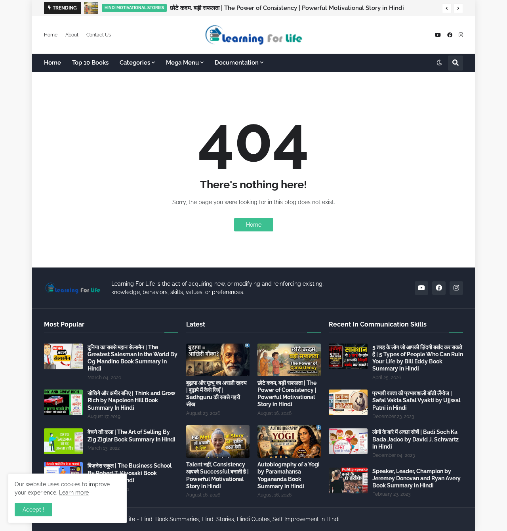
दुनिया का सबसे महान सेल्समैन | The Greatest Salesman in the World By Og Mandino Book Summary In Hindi (132, 358)
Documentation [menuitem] (237, 62)
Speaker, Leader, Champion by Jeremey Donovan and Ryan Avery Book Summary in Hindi (416, 478)
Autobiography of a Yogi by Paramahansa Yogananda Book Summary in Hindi (288, 475)
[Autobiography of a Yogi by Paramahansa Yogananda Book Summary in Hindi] (289, 441)
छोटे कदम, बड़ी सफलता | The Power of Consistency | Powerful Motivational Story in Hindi (287, 7)
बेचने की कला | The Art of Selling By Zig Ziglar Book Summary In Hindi (131, 435)
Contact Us (98, 35)
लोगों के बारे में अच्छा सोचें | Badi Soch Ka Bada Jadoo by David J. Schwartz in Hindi (415, 439)
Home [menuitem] (52, 62)
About (71, 35)
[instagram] (461, 35)
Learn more (74, 492)
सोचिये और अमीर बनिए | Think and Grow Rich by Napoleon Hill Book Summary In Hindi (131, 400)
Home (50, 35)
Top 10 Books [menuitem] (90, 62)
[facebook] (449, 35)
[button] (447, 8)
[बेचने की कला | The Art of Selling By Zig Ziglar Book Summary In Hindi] (63, 441)
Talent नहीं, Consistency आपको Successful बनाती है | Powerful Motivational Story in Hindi (217, 475)
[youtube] (438, 35)
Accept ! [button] (33, 509)
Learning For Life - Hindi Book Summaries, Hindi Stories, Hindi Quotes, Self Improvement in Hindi (215, 519)
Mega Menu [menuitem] (182, 62)
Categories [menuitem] (135, 62)
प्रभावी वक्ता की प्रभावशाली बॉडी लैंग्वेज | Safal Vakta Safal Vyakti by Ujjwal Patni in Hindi (416, 400)
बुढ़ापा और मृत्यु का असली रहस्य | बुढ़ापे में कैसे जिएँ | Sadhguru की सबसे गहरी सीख (216, 394)
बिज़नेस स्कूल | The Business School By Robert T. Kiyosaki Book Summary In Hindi (130, 472)
